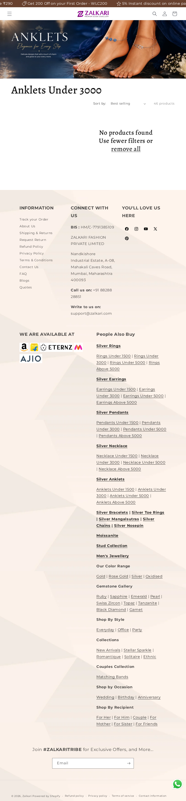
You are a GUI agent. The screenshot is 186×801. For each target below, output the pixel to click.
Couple (140, 717)
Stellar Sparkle (138, 650)
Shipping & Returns (36, 233)
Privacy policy (97, 795)
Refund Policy (31, 247)
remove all (125, 149)
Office (123, 630)
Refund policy (74, 795)
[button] (10, 14)
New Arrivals (108, 650)
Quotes (26, 287)
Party (137, 630)
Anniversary (149, 697)
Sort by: (99, 103)
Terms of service (123, 795)
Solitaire (132, 657)
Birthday (126, 697)
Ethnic (149, 657)
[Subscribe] (129, 763)
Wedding (105, 697)
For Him (122, 717)
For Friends (147, 724)
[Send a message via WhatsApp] (177, 784)
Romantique (108, 657)
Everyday (105, 630)
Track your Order (34, 219)
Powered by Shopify (46, 796)
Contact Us (29, 267)
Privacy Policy (32, 253)
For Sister (123, 724)
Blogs (24, 280)
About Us (27, 226)
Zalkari (27, 796)
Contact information (152, 795)
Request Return (33, 240)
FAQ (23, 274)
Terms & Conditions (36, 260)
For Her (103, 717)
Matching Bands (112, 677)
